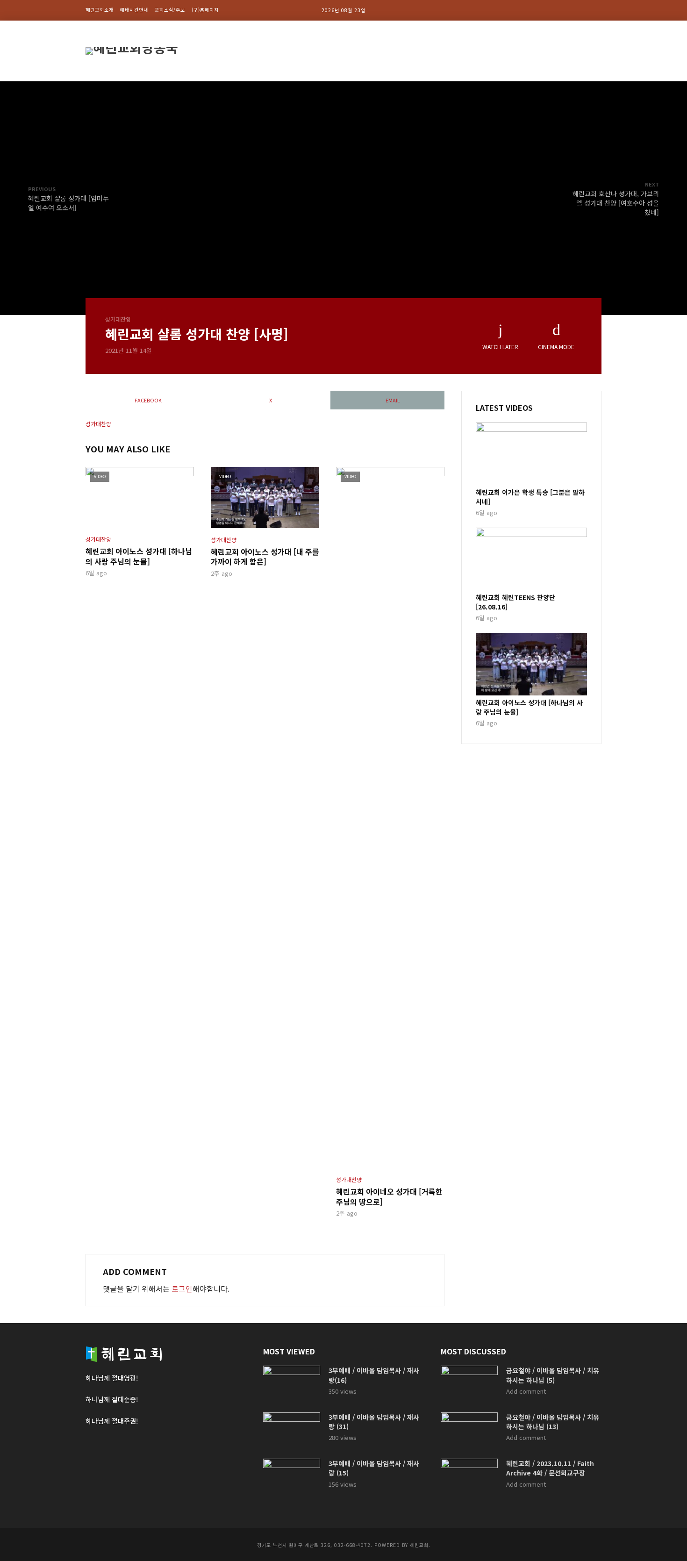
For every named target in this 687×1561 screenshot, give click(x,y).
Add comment (526, 1391)
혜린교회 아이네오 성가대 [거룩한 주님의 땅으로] (389, 1197)
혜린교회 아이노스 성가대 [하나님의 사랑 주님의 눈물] (139, 556)
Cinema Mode (556, 347)
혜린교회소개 (100, 9)
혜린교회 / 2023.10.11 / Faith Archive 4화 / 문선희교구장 (550, 1468)
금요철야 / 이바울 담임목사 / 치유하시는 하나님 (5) (552, 1375)
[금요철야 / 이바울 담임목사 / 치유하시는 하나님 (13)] (469, 1431)
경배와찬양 (429, 51)
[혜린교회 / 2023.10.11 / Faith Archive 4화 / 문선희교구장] (469, 1478)
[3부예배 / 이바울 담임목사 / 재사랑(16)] (291, 1384)
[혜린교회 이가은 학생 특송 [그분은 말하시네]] (531, 453)
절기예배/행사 (477, 51)
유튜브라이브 (576, 51)
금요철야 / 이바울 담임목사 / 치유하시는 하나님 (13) (552, 1421)
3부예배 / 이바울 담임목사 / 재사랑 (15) (374, 1468)
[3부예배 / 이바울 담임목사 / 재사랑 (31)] (291, 1431)
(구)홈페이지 (205, 9)
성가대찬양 (118, 319)
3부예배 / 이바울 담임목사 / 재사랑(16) (374, 1375)
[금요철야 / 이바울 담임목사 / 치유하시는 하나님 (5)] (469, 1384)
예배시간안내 (134, 9)
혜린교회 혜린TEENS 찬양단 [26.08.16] (515, 602)
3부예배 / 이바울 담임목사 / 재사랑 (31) (374, 1421)
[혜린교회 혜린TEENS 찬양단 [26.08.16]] (531, 559)
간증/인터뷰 (527, 51)
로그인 (182, 1288)
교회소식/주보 (170, 9)
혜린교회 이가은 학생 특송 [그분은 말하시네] (530, 496)
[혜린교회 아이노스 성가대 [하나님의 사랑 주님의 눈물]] (531, 664)
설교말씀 (388, 51)
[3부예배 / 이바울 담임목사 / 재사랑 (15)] (291, 1478)
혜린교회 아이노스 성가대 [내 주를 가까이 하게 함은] (265, 557)
